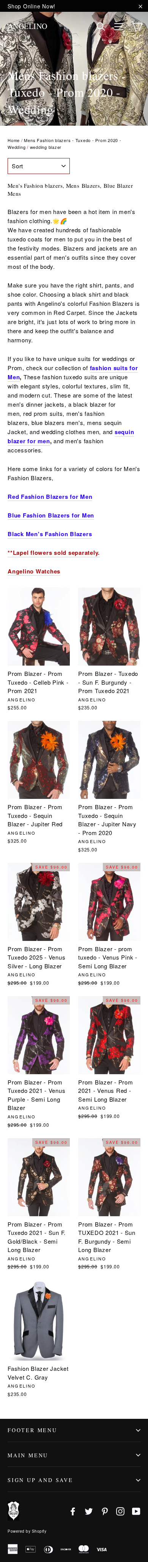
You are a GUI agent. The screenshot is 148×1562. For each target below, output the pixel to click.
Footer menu (32, 1430)
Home (14, 140)
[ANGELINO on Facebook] (73, 1511)
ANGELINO (27, 26)
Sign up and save (40, 1480)
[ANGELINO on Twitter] (89, 1511)
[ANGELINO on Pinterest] (105, 1511)
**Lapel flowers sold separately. (54, 552)
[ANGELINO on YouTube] (136, 1511)
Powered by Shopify (27, 1531)
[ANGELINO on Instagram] (120, 1511)
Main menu (28, 1455)
